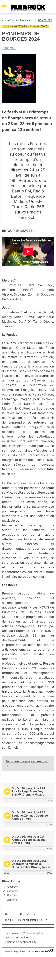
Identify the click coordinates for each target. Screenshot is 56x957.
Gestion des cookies (17, 937)
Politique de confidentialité (21, 941)
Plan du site (12, 933)
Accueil (6, 20)
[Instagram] (27, 914)
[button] (7, 791)
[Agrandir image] (28, 79)
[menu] (4, 7)
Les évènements (24, 20)
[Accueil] (28, 6)
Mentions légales (33, 933)
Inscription (26, 920)
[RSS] (6, 914)
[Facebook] (21, 914)
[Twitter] (34, 914)
